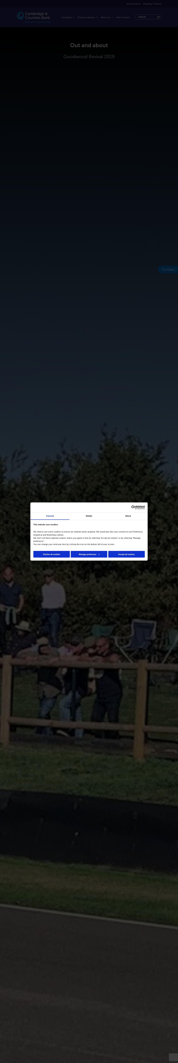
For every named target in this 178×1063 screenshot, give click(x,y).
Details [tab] (89, 516)
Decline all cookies (51, 554)
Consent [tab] (50, 516)
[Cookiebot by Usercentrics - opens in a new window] (133, 507)
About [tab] (128, 516)
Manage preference (87, 554)
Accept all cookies (126, 554)
